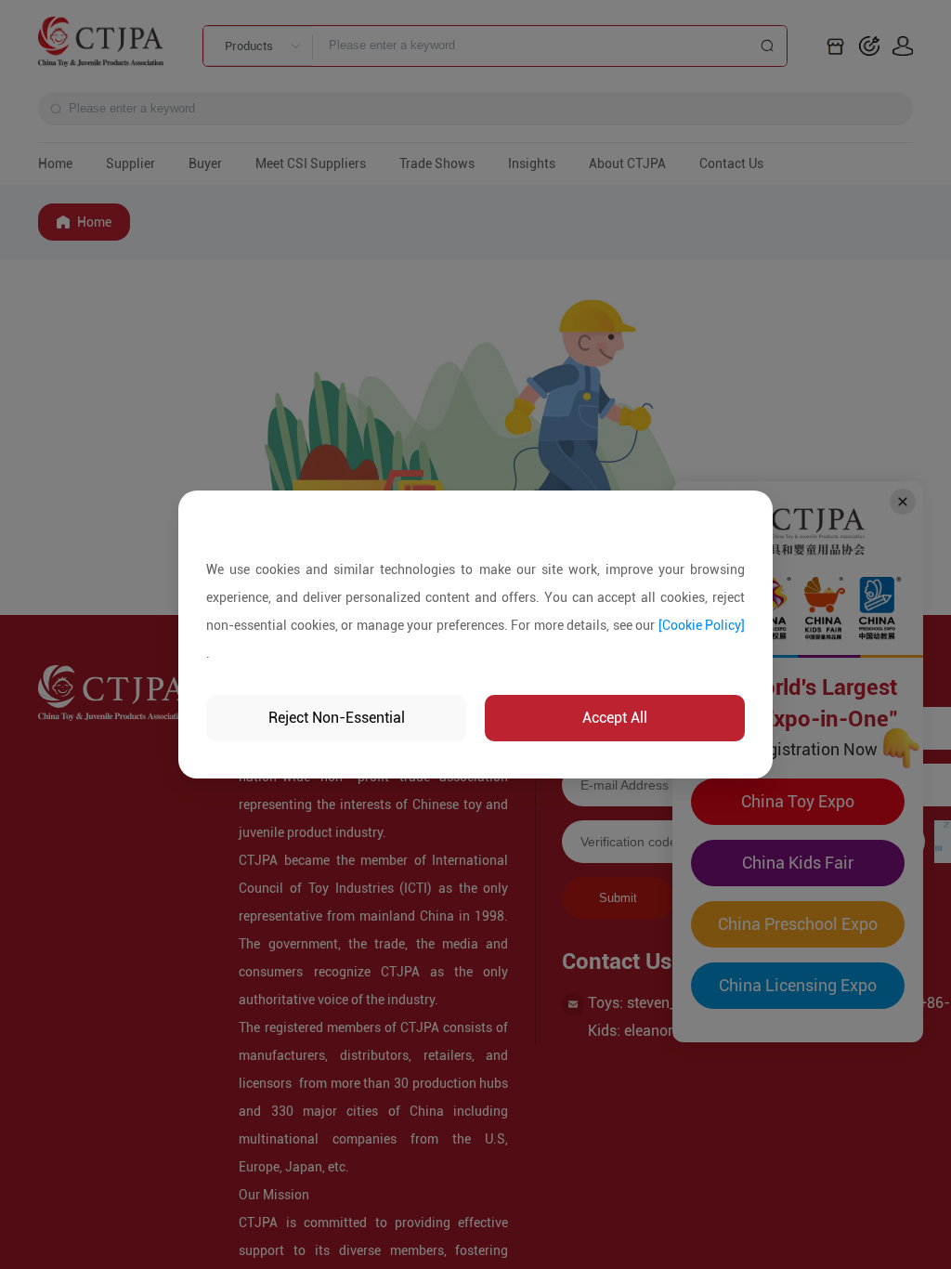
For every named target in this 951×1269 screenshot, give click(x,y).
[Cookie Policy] (702, 625)
